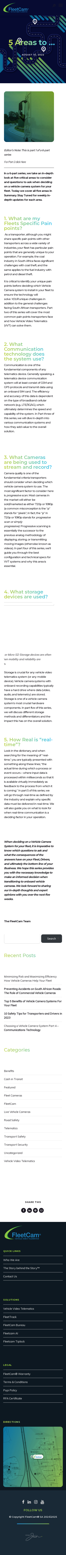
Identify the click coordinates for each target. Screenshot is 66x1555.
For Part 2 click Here (15, 162)
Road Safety (11, 1120)
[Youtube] (42, 1503)
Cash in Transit (13, 1079)
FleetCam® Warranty (16, 1374)
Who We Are (11, 1260)
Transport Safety (15, 1136)
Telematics (11, 1128)
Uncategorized (13, 1153)
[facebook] (24, 1210)
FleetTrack (9, 1317)
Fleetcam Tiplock (14, 1341)
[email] (42, 1210)
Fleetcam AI (10, 1333)
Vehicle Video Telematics (19, 1161)
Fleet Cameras (13, 1095)
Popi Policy (10, 1390)
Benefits (9, 1071)
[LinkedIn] (29, 1503)
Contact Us (10, 1276)
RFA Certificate (12, 1398)
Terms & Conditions (15, 1382)
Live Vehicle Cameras (17, 1112)
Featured (9, 1087)
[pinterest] (36, 1210)
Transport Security (16, 1144)
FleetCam (10, 1103)
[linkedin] (30, 1210)
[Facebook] (23, 1503)
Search (51, 938)
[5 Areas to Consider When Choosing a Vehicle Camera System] (29, 141)
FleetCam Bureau (14, 1325)
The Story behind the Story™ (21, 1268)
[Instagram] (36, 1503)
